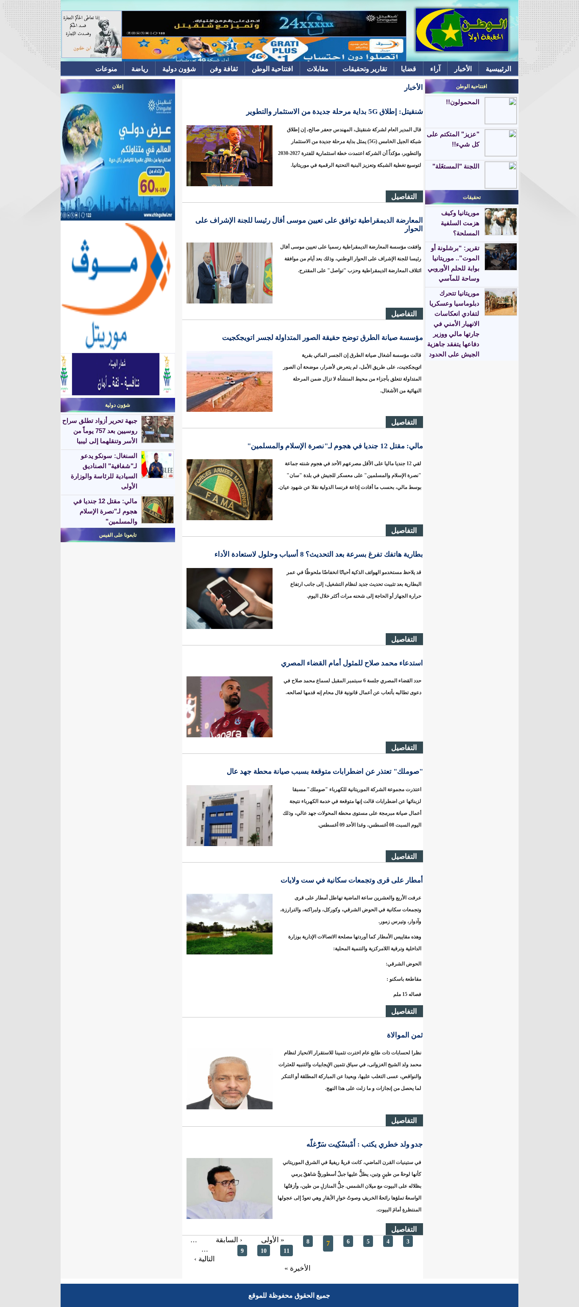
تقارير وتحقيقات (364, 68)
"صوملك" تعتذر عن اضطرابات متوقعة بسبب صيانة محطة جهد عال (325, 771)
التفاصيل (404, 197)
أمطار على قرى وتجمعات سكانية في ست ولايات (352, 880)
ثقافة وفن (224, 68)
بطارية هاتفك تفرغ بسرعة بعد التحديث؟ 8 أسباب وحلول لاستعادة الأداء (318, 554)
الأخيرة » (297, 1268)
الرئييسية (498, 68)
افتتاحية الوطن (272, 68)
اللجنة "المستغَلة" (455, 166)
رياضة (139, 68)
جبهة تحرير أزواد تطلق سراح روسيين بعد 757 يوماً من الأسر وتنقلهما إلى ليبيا (99, 430)
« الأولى (272, 1240)
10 (264, 1250)
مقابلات (317, 68)
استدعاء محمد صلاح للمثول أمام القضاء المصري (352, 663)
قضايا (408, 68)
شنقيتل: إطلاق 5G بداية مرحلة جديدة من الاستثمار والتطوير (334, 112)
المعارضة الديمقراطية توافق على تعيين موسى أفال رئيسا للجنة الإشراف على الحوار (309, 224)
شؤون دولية (179, 68)
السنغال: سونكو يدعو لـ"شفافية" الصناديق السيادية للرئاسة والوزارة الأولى (104, 471)
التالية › (204, 1259)
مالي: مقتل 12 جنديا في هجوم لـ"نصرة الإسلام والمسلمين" (335, 446)
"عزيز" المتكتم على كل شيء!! (453, 139)
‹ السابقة (229, 1240)
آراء (435, 68)
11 (287, 1250)
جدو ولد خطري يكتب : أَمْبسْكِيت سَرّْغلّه (364, 1144)
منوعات (106, 68)
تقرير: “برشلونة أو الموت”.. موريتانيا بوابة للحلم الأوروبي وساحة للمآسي (453, 263)
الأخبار (463, 68)
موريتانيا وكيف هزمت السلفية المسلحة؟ (460, 223)
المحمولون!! (462, 101)
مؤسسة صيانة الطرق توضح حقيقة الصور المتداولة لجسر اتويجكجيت (322, 338)
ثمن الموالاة (405, 1035)
